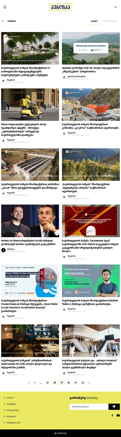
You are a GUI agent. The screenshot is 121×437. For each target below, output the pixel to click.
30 (68, 382)
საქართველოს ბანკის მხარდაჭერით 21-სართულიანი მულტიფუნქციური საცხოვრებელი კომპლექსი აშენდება (26, 71)
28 (54, 382)
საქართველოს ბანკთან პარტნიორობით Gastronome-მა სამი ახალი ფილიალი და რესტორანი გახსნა (26, 364)
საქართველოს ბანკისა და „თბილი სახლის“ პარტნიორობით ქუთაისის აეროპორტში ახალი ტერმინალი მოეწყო (89, 364)
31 (76, 382)
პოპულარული (110, 21)
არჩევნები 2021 (13, 423)
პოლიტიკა (11, 404)
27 (47, 382)
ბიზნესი (11, 21)
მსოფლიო (11, 416)
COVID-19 (10, 398)
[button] (116, 7)
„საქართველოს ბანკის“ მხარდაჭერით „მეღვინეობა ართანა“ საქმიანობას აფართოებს (86, 188)
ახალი (94, 21)
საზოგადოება (12, 410)
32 (83, 382)
